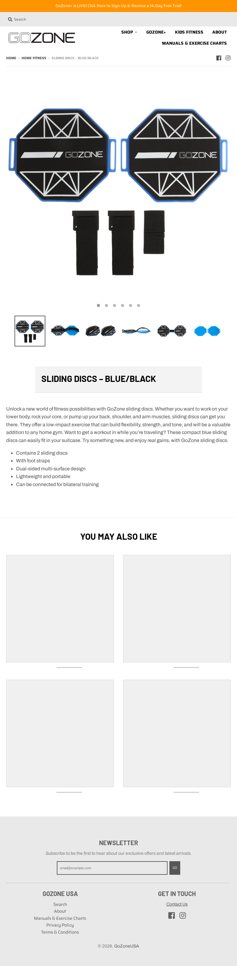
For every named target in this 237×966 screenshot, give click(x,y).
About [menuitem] (219, 32)
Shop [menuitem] (127, 32)
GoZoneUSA (126, 946)
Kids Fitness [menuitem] (189, 32)
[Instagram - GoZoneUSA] (228, 58)
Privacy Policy (60, 925)
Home (11, 58)
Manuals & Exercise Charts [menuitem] (194, 43)
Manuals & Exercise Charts (60, 918)
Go (175, 867)
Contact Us (177, 904)
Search (60, 904)
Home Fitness (34, 58)
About (60, 911)
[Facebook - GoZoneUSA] (219, 58)
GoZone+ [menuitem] (156, 32)
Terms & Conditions (60, 932)
